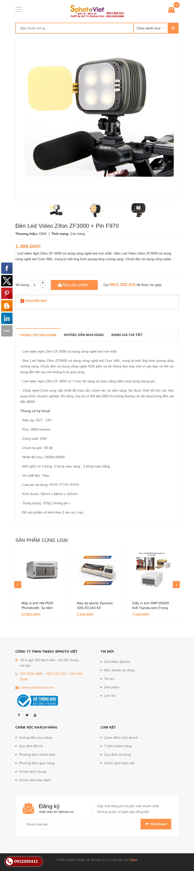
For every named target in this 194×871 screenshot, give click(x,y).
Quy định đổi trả (31, 746)
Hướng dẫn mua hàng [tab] (84, 335)
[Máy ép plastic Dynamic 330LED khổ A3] (97, 570)
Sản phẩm (111, 687)
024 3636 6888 (31, 674)
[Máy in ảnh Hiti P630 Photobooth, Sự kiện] (42, 570)
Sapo (133, 860)
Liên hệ (109, 696)
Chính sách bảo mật (119, 763)
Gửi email (159, 824)
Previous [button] (17, 584)
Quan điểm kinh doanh (121, 737)
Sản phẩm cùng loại (41, 540)
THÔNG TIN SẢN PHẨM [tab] (37, 335)
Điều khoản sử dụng (119, 670)
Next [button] (176, 584)
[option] (55, 210)
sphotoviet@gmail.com (37, 687)
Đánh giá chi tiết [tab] (127, 335)
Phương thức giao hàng (36, 763)
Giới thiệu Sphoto (117, 662)
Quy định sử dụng (117, 754)
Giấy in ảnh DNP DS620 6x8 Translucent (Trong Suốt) (150, 607)
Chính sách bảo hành (35, 780)
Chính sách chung (32, 771)
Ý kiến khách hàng (118, 746)
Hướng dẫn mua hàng (35, 737)
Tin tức (109, 679)
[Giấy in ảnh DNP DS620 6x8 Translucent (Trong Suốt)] (152, 570)
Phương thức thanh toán (37, 754)
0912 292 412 (123, 284)
